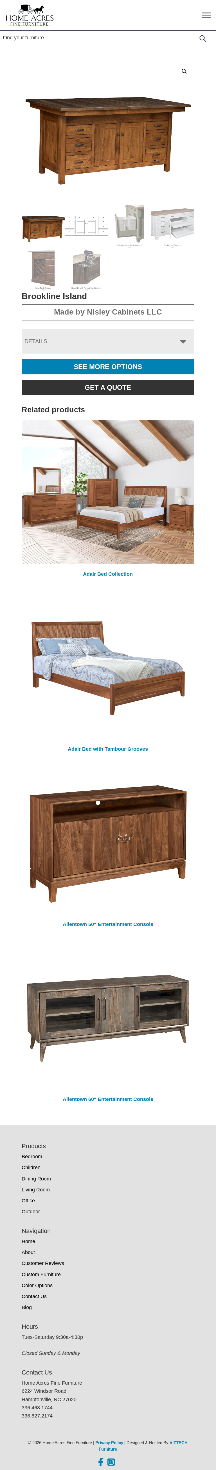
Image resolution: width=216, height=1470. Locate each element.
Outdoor (31, 1211)
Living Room (36, 1190)
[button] (184, 71)
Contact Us (34, 1296)
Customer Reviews (43, 1263)
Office (28, 1200)
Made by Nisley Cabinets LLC (108, 312)
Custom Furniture (41, 1274)
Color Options (37, 1285)
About (28, 1252)
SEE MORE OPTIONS (108, 366)
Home (28, 1241)
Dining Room (36, 1179)
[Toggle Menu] (206, 15)
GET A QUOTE (108, 387)
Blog (27, 1307)
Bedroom (32, 1156)
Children (31, 1167)
